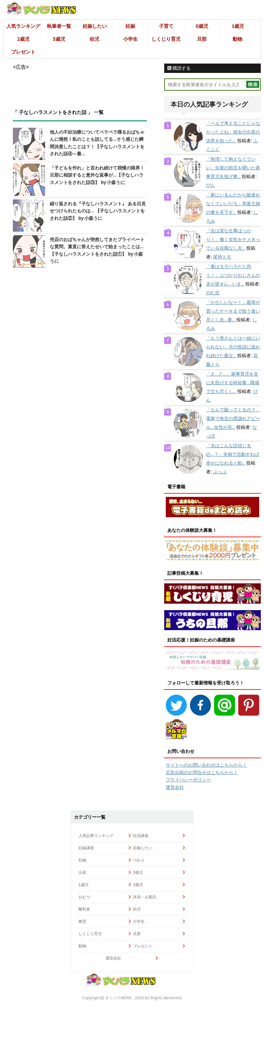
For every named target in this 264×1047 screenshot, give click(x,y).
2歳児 (23, 39)
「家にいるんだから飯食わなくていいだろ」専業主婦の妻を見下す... (233, 203)
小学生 (130, 39)
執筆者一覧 (59, 26)
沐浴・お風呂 (144, 896)
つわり (139, 860)
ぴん (210, 185)
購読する (181, 68)
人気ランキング (23, 26)
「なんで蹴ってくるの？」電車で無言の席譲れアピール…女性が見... (233, 418)
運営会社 (175, 787)
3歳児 (59, 39)
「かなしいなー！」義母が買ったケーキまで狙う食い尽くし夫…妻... (233, 311)
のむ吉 (213, 293)
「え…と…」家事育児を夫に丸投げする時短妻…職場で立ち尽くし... (232, 382)
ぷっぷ (220, 472)
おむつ (84, 896)
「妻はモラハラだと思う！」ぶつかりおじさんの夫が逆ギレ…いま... (233, 275)
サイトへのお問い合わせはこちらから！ (206, 765)
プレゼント (23, 52)
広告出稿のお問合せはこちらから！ (202, 772)
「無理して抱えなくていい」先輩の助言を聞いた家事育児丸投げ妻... (233, 167)
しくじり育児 (166, 39)
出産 (82, 872)
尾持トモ (222, 257)
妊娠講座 (86, 847)
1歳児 (237, 26)
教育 (82, 921)
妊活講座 (140, 835)
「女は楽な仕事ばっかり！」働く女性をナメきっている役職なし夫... (233, 239)
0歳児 (202, 26)
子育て (166, 26)
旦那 (202, 39)
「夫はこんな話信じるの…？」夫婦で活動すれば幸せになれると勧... (232, 454)
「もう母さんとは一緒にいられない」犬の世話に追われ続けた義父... (233, 346)
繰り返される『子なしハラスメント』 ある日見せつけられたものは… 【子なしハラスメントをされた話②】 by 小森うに (98, 211)
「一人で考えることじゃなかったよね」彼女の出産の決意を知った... (233, 132)
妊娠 (130, 26)
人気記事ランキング (96, 835)
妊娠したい (95, 26)
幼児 (94, 39)
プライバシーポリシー (188, 780)
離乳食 (84, 909)
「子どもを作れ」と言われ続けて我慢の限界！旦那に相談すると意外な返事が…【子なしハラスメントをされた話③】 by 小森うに (97, 175)
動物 (237, 39)
